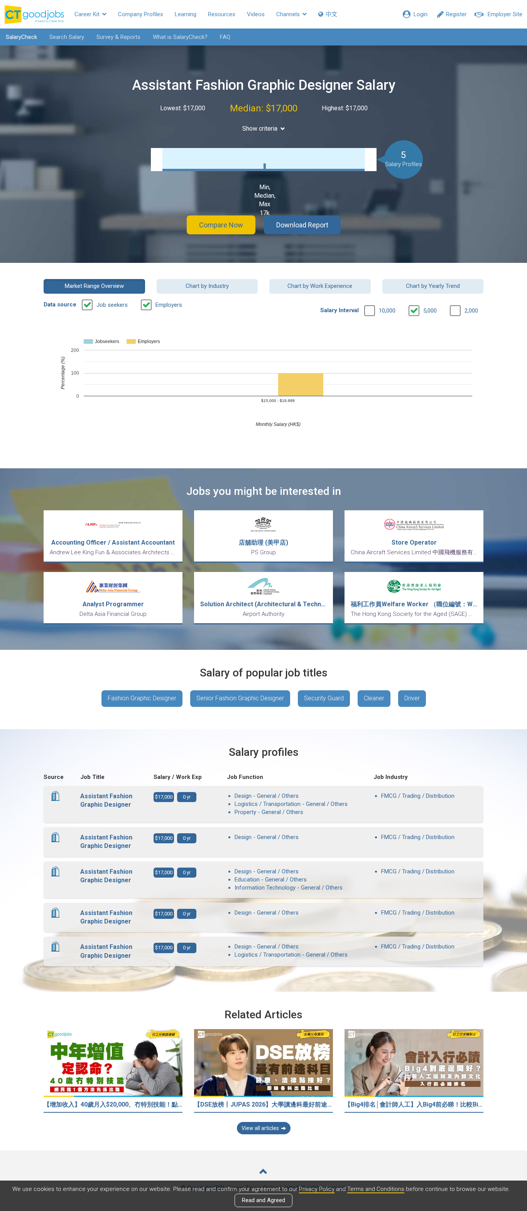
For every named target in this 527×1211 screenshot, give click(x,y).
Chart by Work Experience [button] (319, 286)
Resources (221, 14)
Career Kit (87, 14)
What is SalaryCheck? (180, 37)
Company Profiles (140, 14)
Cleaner (374, 698)
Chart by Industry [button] (207, 286)
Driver (412, 698)
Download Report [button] (302, 225)
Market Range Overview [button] (94, 286)
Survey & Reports (118, 37)
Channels (288, 14)
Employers (168, 304)
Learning (185, 14)
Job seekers (112, 304)
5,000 (430, 310)
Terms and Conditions (375, 1189)
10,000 (387, 310)
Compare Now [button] (221, 225)
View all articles (260, 1128)
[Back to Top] (263, 1172)
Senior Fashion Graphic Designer (240, 698)
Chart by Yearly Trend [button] (433, 286)
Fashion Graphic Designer (142, 698)
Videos (256, 14)
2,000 (471, 310)
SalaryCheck (21, 37)
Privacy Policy (316, 1189)
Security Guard (324, 698)
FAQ (225, 37)
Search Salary (66, 37)
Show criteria (259, 128)
